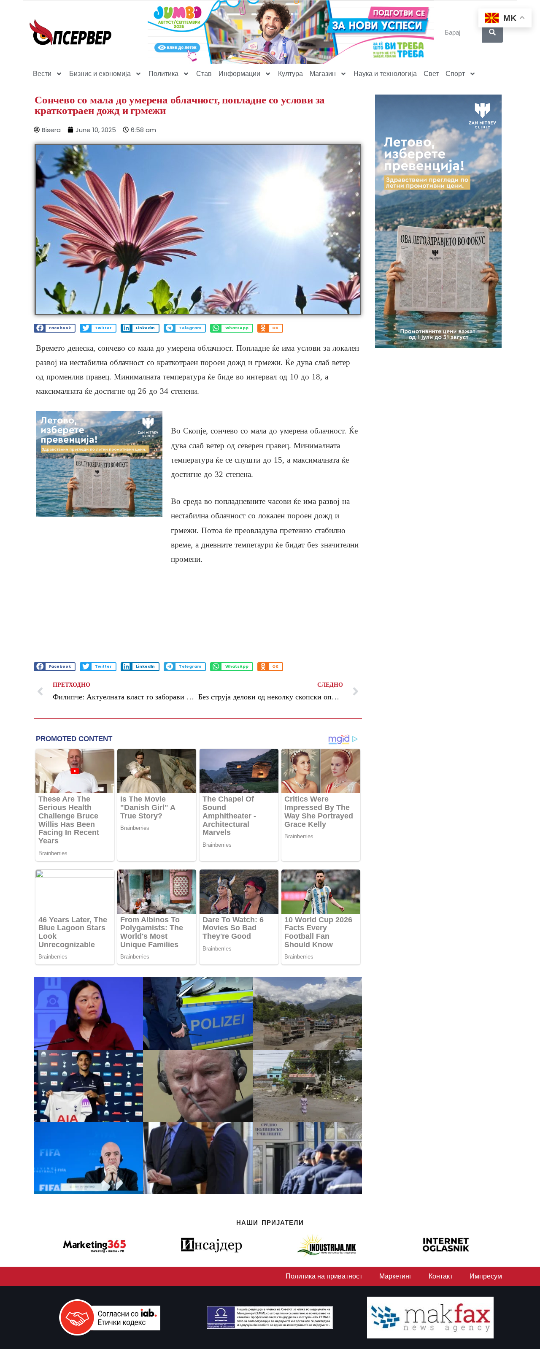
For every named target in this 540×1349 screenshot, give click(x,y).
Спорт (455, 74)
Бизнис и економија (100, 74)
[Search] (492, 32)
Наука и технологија (385, 74)
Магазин (323, 74)
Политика (163, 74)
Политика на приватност (324, 1276)
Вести (42, 74)
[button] (55, 328)
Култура (290, 74)
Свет (431, 74)
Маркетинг (395, 1276)
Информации (239, 74)
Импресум (486, 1276)
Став (204, 74)
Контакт (441, 1276)
